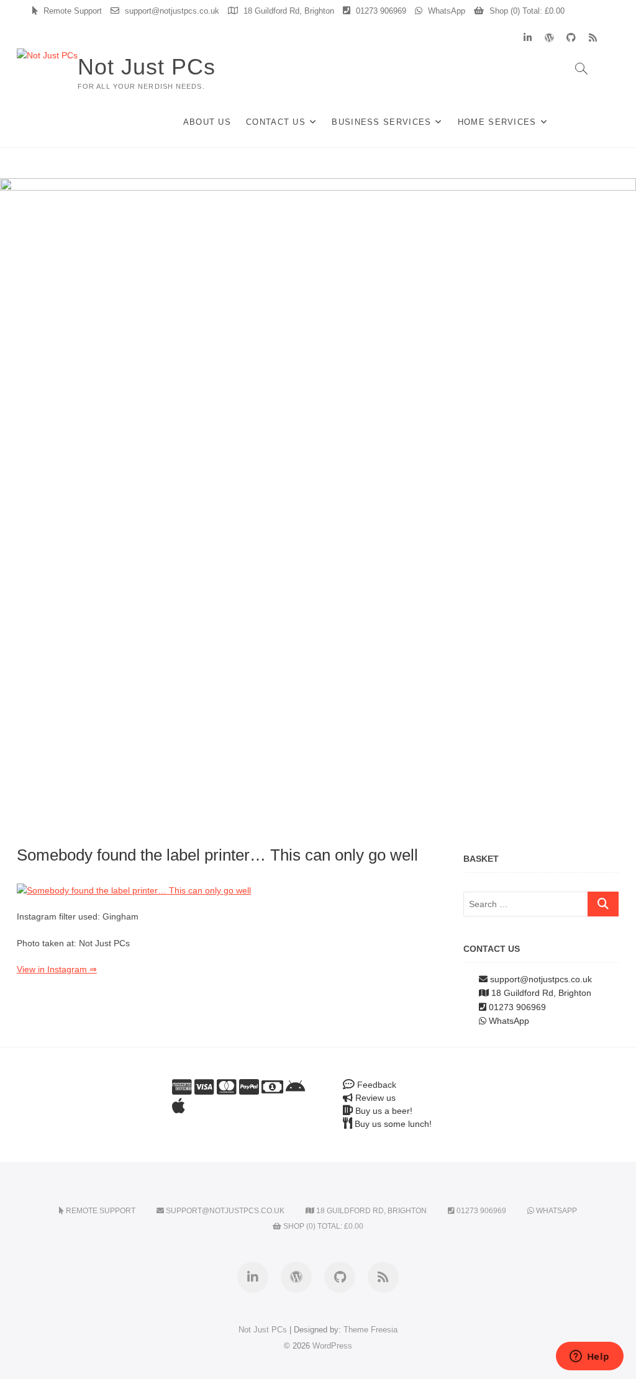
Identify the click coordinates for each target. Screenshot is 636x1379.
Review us (374, 1098)
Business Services (381, 122)
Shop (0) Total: (526, 11)
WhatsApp (445, 11)
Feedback (375, 1085)
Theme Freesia (370, 1329)
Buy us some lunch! (392, 1124)
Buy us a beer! (382, 1111)
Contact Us (276, 122)
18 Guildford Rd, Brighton (287, 11)
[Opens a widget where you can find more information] (589, 1357)
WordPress (332, 1345)
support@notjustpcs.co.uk (170, 11)
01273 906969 (379, 11)
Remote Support (71, 11)
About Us (207, 122)
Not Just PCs (147, 66)
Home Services (497, 122)
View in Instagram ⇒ (57, 969)
